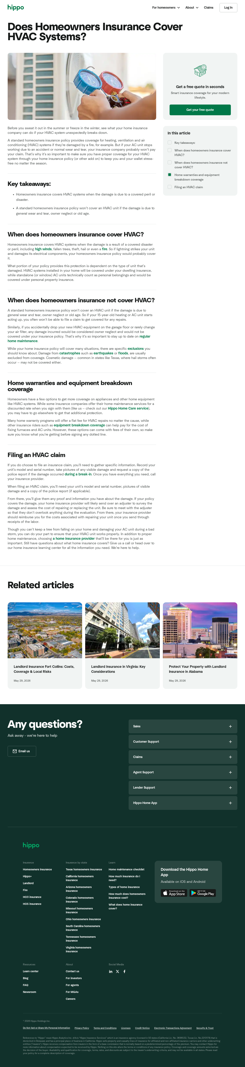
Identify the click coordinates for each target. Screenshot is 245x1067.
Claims (138, 757)
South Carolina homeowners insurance (83, 928)
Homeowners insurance (37, 869)
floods (123, 353)
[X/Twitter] (117, 971)
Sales (136, 726)
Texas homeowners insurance (84, 869)
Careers (70, 999)
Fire (25, 890)
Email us (24, 751)
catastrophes (69, 353)
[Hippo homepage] (16, 8)
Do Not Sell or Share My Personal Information (46, 1028)
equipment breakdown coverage (79, 425)
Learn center (30, 971)
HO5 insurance (32, 904)
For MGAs (72, 992)
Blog (25, 978)
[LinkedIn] (111, 971)
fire (104, 249)
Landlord (28, 883)
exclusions (136, 349)
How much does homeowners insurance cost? (127, 896)
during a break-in (78, 474)
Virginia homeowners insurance (78, 949)
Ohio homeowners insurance (83, 919)
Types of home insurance (124, 887)
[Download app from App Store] (174, 893)
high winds (43, 249)
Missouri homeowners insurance (79, 910)
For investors (74, 978)
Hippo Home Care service (128, 408)
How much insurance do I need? (124, 878)
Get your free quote (200, 109)
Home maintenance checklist (126, 869)
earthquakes (103, 353)
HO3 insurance (32, 897)
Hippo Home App (145, 803)
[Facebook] (124, 971)
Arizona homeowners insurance (79, 889)
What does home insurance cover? (125, 906)
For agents (72, 985)
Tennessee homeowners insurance (81, 939)
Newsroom (29, 992)
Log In (228, 7)
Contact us (72, 971)
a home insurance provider (74, 538)
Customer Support (146, 741)
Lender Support (144, 787)
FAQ (25, 985)
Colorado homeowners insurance (80, 900)
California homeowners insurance (80, 878)
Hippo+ (27, 876)
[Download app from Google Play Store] (202, 893)
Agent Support (143, 772)
